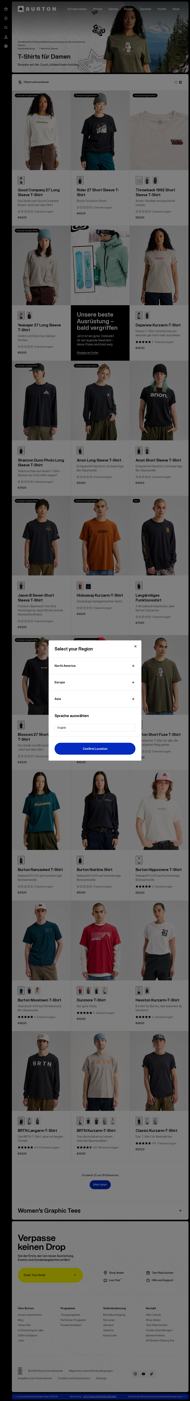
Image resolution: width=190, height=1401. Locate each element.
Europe (60, 682)
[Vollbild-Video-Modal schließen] (135, 646)
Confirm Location (95, 748)
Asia (58, 698)
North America (65, 665)
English (62, 727)
